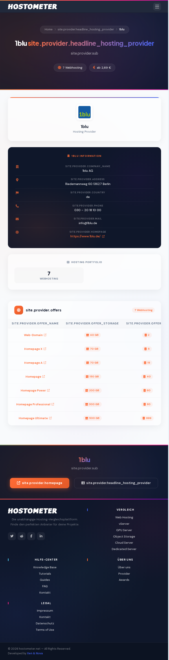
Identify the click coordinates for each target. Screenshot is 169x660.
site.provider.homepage (42, 483)
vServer (124, 524)
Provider (124, 574)
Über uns (124, 567)
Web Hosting (124, 517)
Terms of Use (45, 630)
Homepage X (33, 349)
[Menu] (157, 7)
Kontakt (45, 592)
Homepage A (33, 363)
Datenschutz (45, 623)
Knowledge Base (45, 567)
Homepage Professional (33, 404)
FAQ (45, 586)
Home (49, 29)
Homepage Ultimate (33, 418)
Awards (124, 580)
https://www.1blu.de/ (85, 236)
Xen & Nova (35, 653)
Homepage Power (33, 390)
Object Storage (124, 536)
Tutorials (45, 574)
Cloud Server (124, 543)
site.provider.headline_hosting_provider (86, 29)
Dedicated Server (124, 549)
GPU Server (124, 530)
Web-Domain (33, 335)
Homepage (33, 376)
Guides (45, 580)
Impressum (45, 610)
